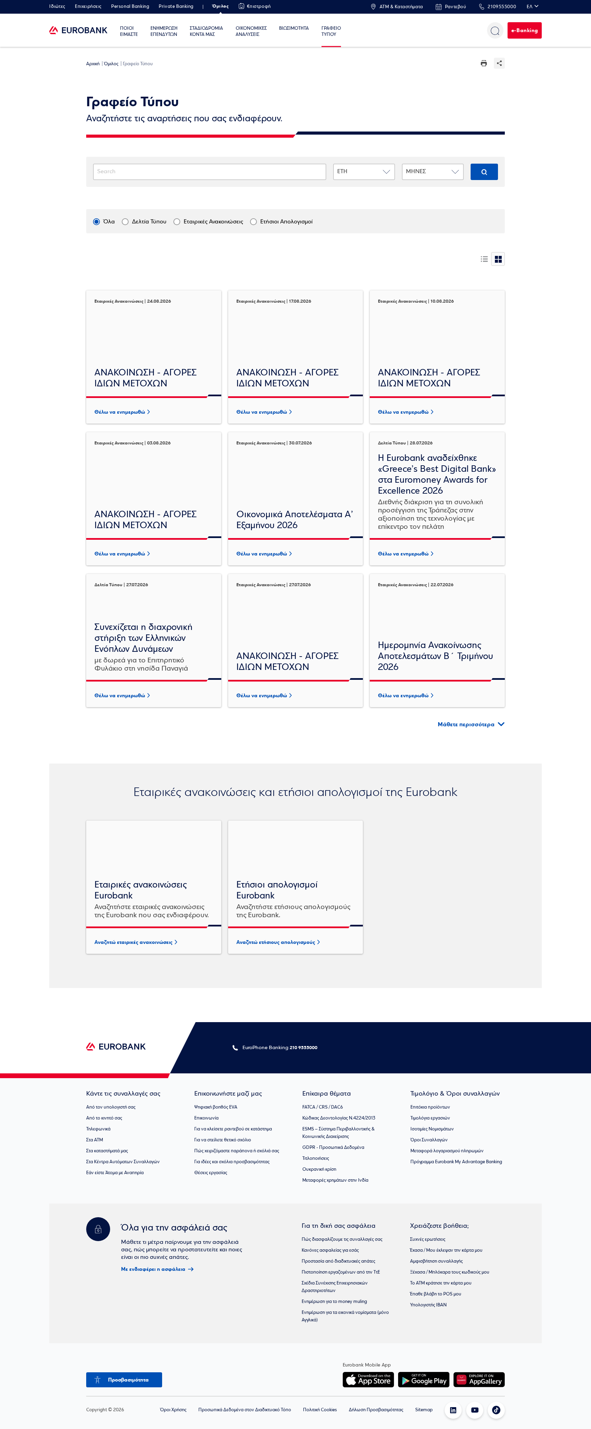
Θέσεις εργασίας (210, 1173)
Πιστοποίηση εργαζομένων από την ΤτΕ (341, 1272)
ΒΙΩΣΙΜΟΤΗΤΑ (294, 28)
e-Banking (524, 30)
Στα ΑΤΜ (94, 1140)
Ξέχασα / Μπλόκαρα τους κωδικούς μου (449, 1272)
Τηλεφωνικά (98, 1129)
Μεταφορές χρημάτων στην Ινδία (335, 1180)
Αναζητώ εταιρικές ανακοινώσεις (133, 942)
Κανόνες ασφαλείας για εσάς (330, 1250)
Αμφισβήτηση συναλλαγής (436, 1261)
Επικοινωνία (206, 1118)
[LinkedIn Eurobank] (453, 1410)
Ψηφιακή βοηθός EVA (215, 1107)
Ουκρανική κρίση (319, 1169)
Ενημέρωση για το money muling (334, 1301)
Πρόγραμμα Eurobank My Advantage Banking (456, 1162)
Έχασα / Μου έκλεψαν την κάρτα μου (446, 1250)
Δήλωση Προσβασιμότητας (376, 1410)
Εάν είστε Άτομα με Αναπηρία (115, 1173)
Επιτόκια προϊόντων (430, 1107)
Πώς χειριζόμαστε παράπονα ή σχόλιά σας (236, 1151)
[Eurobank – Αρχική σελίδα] (78, 30)
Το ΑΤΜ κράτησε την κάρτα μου (441, 1283)
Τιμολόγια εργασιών (430, 1118)
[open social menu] (499, 63)
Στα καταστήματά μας (107, 1151)
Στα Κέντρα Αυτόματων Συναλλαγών (123, 1162)
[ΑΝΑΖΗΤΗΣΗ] (484, 172)
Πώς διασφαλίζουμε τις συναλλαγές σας (342, 1239)
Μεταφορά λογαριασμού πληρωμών (447, 1151)
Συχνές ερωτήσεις (427, 1239)
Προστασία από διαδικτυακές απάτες (338, 1261)
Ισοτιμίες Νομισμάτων (432, 1129)
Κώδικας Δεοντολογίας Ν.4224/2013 (338, 1118)
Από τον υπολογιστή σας (110, 1107)
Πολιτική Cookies (320, 1410)
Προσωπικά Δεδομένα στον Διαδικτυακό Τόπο (244, 1410)
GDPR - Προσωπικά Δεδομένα (333, 1147)
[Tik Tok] (496, 1410)
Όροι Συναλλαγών (429, 1140)
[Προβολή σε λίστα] (484, 259)
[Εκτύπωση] (484, 64)
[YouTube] (474, 1410)
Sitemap (424, 1410)
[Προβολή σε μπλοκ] (498, 259)
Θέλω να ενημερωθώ (119, 412)
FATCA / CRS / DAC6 (322, 1107)
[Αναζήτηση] (495, 30)
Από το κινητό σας (104, 1118)
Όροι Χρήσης (173, 1410)
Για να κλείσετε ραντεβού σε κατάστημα (233, 1129)
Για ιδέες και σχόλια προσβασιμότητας (232, 1162)
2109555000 (502, 7)
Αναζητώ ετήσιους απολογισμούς (275, 942)
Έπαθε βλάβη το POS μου (435, 1294)
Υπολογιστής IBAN (428, 1305)
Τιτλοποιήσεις (315, 1158)
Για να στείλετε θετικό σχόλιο (222, 1140)
